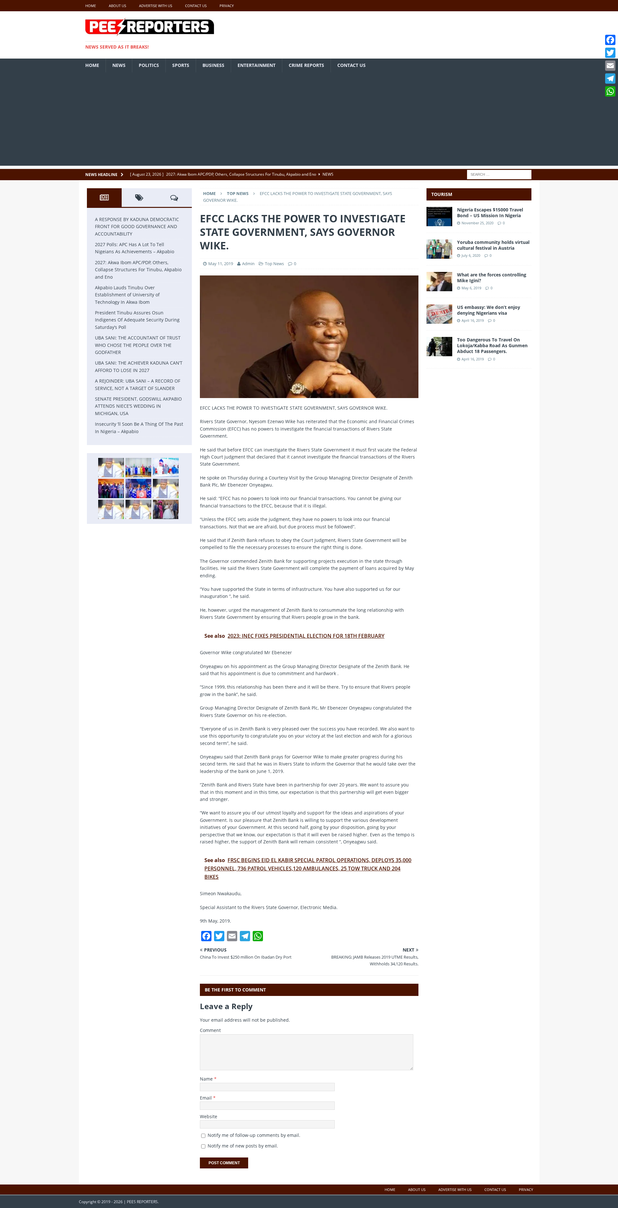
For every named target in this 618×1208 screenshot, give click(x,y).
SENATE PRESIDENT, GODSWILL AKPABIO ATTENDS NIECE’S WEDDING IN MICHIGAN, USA (138, 406)
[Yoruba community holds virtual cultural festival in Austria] (439, 255)
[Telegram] (610, 78)
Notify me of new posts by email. (243, 1146)
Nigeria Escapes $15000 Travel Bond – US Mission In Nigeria (490, 212)
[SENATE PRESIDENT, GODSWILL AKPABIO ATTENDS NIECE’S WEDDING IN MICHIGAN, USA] (166, 509)
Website (208, 1116)
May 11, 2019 (220, 263)
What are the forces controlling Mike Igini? (491, 277)
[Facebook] (610, 39)
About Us (117, 5)
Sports (180, 65)
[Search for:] (499, 174)
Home (90, 5)
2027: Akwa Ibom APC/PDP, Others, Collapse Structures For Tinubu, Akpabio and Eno (138, 269)
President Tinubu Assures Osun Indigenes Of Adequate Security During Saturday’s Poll (137, 320)
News (119, 65)
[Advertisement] (309, 121)
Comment (210, 1030)
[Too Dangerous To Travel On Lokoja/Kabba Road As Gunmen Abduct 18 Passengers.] (439, 352)
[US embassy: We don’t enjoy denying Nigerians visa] (439, 320)
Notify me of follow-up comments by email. (254, 1135)
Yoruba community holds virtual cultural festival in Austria (493, 245)
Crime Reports (306, 65)
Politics (149, 65)
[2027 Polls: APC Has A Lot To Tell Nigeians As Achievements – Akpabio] (138, 467)
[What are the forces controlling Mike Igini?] (439, 287)
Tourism (441, 194)
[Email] (610, 65)
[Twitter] (610, 52)
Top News (274, 263)
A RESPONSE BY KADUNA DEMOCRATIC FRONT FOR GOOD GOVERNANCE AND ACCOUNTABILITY (137, 226)
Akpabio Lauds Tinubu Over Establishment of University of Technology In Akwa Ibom (127, 294)
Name (207, 1079)
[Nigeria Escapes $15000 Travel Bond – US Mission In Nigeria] (439, 222)
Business (213, 65)
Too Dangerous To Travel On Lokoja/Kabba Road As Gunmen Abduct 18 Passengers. (492, 345)
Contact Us (196, 5)
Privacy (227, 5)
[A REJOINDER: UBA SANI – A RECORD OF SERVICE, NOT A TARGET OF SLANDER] (138, 509)
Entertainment (257, 65)
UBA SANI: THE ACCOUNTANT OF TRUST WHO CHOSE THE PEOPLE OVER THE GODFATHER (138, 345)
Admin (249, 263)
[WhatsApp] (610, 91)
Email (206, 1098)
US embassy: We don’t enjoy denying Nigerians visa (488, 310)
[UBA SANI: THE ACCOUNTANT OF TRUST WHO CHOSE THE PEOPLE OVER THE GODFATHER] (166, 488)
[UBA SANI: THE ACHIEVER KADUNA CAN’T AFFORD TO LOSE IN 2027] (111, 509)
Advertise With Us (155, 5)
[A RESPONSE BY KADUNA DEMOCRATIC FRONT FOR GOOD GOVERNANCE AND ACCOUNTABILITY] (111, 467)
